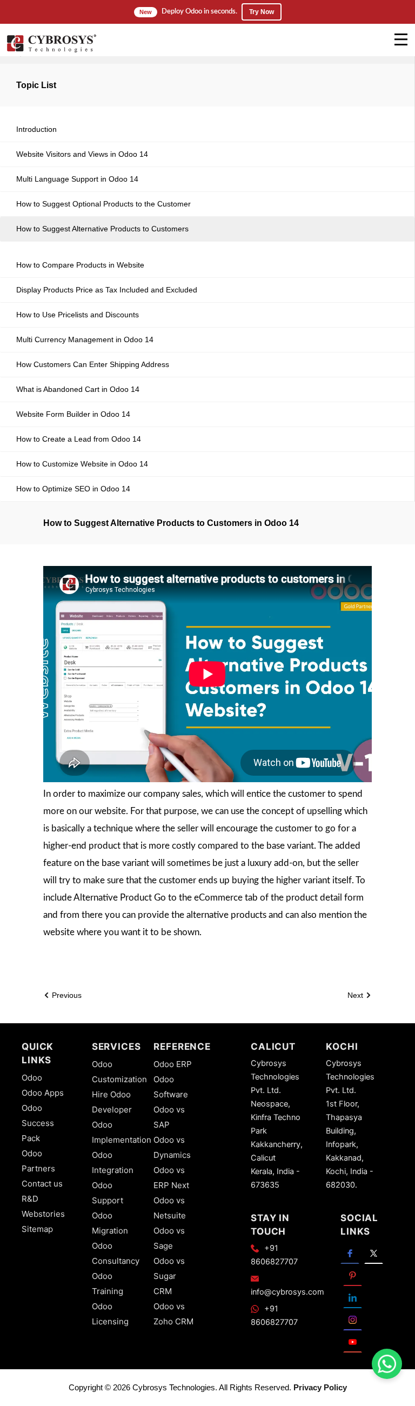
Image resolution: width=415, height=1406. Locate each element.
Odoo (32, 1077)
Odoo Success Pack (38, 1123)
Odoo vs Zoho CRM (173, 1314)
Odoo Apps (43, 1093)
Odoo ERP (172, 1064)
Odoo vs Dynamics (172, 1147)
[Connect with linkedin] (352, 1297)
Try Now (261, 12)
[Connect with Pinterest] (352, 1275)
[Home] (51, 50)
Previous (66, 995)
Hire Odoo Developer (112, 1102)
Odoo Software (170, 1087)
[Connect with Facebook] (349, 1253)
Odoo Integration (112, 1162)
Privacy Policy (320, 1387)
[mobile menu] (400, 39)
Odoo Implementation (121, 1132)
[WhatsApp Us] (387, 1364)
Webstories (43, 1214)
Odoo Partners (38, 1161)
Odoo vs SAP (169, 1117)
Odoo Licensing (110, 1314)
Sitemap (37, 1229)
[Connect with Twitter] (373, 1253)
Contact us (42, 1183)
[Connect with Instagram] (352, 1319)
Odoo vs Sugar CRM (169, 1276)
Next (356, 995)
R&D (30, 1199)
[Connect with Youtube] (352, 1341)
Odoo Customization (119, 1071)
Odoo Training (107, 1283)
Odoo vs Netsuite (169, 1208)
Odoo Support (107, 1192)
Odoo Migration (110, 1223)
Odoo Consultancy (115, 1253)
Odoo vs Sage (169, 1238)
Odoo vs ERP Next (171, 1177)
